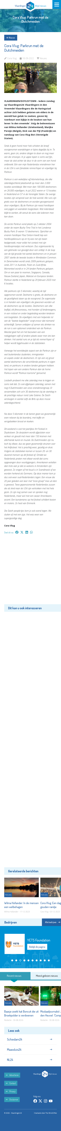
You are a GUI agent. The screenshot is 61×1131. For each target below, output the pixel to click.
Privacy (12, 1091)
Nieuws (11, 37)
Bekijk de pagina (37, 946)
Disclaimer (13, 1099)
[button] (12, 960)
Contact (12, 1083)
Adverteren (14, 1075)
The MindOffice (51, 1113)
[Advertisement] (30, 571)
